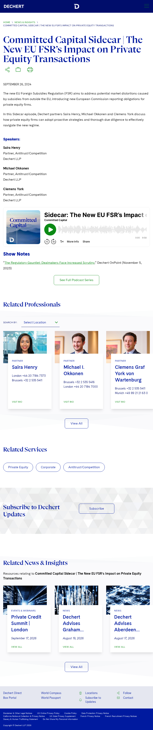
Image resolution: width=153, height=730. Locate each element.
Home (6, 22)
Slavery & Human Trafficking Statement (20, 719)
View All (76, 423)
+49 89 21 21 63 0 (136, 393)
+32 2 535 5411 (33, 380)
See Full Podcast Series (76, 280)
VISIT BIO (17, 401)
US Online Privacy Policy (48, 713)
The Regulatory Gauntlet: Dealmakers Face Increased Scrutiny (49, 263)
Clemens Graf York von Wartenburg (130, 373)
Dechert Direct (12, 693)
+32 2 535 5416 (85, 382)
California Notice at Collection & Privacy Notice (24, 716)
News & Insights (25, 22)
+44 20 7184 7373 (34, 375)
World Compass (51, 693)
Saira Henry (24, 367)
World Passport (51, 697)
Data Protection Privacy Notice (95, 713)
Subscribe (96, 508)
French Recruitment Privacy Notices (121, 716)
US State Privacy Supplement (63, 716)
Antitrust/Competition (84, 467)
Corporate (48, 467)
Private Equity (18, 467)
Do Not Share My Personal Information (60, 719)
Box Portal (9, 697)
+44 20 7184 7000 (86, 386)
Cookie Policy (70, 713)
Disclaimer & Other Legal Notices (17, 713)
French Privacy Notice (90, 716)
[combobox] (40, 322)
